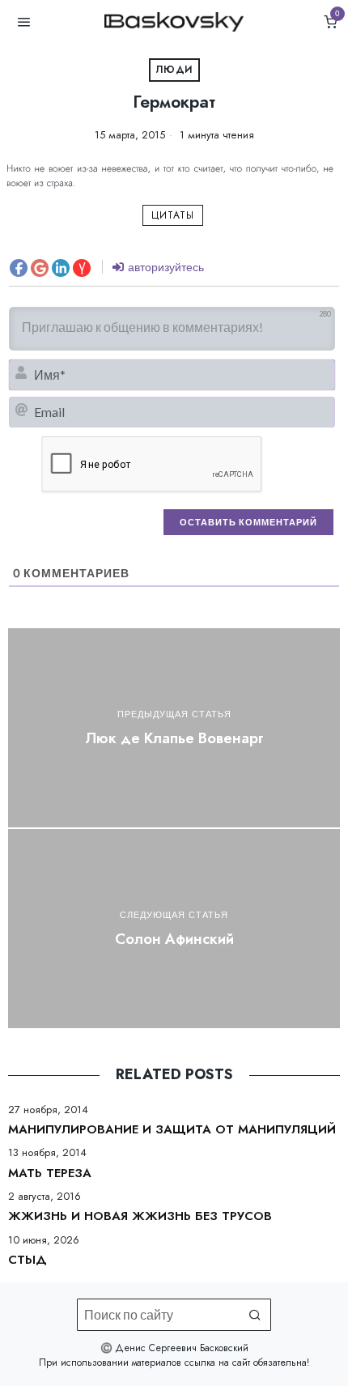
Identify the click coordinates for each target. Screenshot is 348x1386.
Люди (174, 69)
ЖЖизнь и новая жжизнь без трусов (140, 1217)
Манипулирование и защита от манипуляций (172, 1130)
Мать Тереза (49, 1174)
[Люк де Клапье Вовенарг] (174, 727)
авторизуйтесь (164, 267)
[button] (255, 1315)
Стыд (27, 1260)
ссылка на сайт (217, 1362)
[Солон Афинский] (174, 928)
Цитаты (172, 215)
